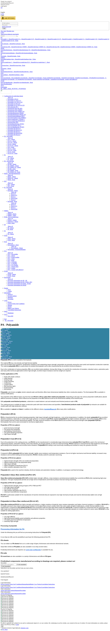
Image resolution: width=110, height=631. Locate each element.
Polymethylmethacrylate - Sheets (9, 59)
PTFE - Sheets (11, 238)
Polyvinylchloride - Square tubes (31, 79)
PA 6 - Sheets (11, 139)
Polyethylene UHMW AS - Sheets (40, 47)
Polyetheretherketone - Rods (42, 50)
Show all (10, 97)
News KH (10, 316)
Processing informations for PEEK (17, 285)
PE (1, 45)
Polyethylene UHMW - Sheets (23, 47)
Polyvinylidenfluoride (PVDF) (16, 127)
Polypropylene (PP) (13, 122)
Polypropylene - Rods (19, 65)
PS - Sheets (11, 234)
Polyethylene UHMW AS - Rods (88, 47)
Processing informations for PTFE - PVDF (19, 283)
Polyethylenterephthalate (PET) (16, 116)
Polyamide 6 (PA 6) (13, 99)
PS (1, 67)
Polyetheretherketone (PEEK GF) (17, 114)
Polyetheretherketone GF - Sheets (26, 50)
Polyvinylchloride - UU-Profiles (13, 79)
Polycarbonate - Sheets (7, 43)
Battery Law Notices (13, 308)
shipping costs (24, 628)
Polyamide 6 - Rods (71, 39)
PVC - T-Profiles (12, 262)
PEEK (2, 48)
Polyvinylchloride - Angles (47, 79)
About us (10, 294)
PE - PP (3, 88)
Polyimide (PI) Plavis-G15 (15, 130)
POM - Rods (11, 223)
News (2, 85)
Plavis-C (13, 197)
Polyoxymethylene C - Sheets (9, 62)
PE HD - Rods (12, 169)
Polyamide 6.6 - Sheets (44, 39)
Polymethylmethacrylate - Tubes (27, 59)
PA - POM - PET (9, 88)
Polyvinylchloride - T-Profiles (86, 78)
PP (1, 64)
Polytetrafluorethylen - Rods (25, 71)
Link (17, 624)
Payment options (12, 296)
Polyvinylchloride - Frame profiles (41, 78)
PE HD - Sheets (12, 164)
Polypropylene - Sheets (7, 65)
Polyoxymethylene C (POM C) (16, 119)
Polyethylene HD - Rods (56, 47)
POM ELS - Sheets (13, 221)
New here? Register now (7, 31)
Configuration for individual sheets (13, 96)
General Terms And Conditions (16, 303)
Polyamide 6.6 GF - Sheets (58, 39)
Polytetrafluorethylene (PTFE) (16, 124)
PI (1, 54)
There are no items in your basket (10, 34)
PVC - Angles (11, 268)
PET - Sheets (11, 184)
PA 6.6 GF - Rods (12, 153)
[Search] (17, 36)
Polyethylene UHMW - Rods (71, 47)
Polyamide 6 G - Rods (82, 39)
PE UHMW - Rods (13, 170)
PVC (2, 76)
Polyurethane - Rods (18, 74)
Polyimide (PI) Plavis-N (14, 128)
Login (4, 28)
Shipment (10, 297)
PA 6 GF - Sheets (12, 142)
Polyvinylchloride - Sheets (25, 78)
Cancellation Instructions (14, 310)
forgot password (6, 26)
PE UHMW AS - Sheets (14, 167)
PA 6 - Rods (11, 147)
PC (1, 42)
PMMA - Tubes (12, 215)
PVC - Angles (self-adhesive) (15, 269)
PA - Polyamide (8, 136)
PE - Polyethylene (9, 161)
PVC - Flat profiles (13, 254)
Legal (5, 300)
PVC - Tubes (11, 259)
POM (2, 61)
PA (1, 37)
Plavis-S (13, 200)
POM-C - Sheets (12, 220)
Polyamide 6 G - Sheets (18, 39)
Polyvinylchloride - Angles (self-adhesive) (65, 79)
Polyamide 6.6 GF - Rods (11, 40)
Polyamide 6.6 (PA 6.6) (14, 104)
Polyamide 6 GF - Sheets (31, 39)
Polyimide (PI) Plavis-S (14, 135)
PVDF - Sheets (12, 274)
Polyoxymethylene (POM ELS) (16, 121)
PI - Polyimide (8, 187)
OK (2, 626)
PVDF (2, 81)
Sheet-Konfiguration (6, 84)
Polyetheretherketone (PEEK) (16, 113)
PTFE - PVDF (18, 88)
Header (6, 288)
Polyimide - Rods (15, 56)
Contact (10, 291)
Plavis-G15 (14, 195)
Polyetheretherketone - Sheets (9, 50)
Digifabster (11, 313)
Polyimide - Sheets (6, 56)
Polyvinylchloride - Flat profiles (9, 78)
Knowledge (4, 87)
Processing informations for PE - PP (17, 280)
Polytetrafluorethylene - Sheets (9, 71)
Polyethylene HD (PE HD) (15, 108)
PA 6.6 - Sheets (12, 144)
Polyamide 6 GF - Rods (94, 39)
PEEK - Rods (11, 179)
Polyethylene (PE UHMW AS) (16, 111)
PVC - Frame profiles (13, 257)
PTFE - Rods (11, 240)
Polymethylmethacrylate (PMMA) (17, 117)
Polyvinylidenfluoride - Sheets (9, 82)
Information (7, 293)
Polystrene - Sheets (6, 68)
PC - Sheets (11, 158)
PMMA (3, 57)
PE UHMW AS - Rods (14, 172)
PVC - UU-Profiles (13, 265)
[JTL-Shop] (4, 629)
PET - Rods (11, 186)
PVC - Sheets (11, 255)
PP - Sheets (11, 228)
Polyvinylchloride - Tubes (58, 78)
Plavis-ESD (14, 198)
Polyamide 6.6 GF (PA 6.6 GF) (16, 105)
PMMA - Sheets (12, 214)
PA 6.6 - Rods (11, 152)
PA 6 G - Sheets (12, 141)
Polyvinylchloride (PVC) (14, 125)
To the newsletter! (21, 564)
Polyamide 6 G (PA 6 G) (14, 100)
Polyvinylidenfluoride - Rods (25, 82)
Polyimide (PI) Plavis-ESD (15, 133)
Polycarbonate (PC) (13, 107)
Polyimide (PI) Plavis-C (14, 131)
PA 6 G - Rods (12, 148)
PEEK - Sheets (12, 176)
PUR (2, 73)
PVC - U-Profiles (12, 263)
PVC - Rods (11, 260)
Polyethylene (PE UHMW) (15, 110)
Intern (5, 311)
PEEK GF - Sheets (13, 178)
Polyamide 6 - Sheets (6, 39)
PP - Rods (10, 229)
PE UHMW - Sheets (13, 166)
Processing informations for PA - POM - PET (20, 282)
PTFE (2, 70)
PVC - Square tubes (13, 266)
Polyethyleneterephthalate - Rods (28, 53)
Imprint (10, 306)
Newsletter (10, 299)
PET (2, 51)
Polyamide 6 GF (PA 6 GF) (15, 102)
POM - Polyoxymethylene (11, 217)
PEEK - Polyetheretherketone (12, 173)
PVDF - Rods (11, 276)
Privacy (10, 302)
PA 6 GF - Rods (12, 150)
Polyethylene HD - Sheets (8, 47)
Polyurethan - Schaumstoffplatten (17, 249)
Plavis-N (13, 193)
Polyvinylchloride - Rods (71, 78)
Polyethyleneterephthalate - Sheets (10, 53)
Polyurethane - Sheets (6, 74)
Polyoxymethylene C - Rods (42, 62)
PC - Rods (10, 159)
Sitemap (10, 305)
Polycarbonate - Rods (19, 43)
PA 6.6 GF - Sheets (13, 145)
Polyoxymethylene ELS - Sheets (25, 62)
